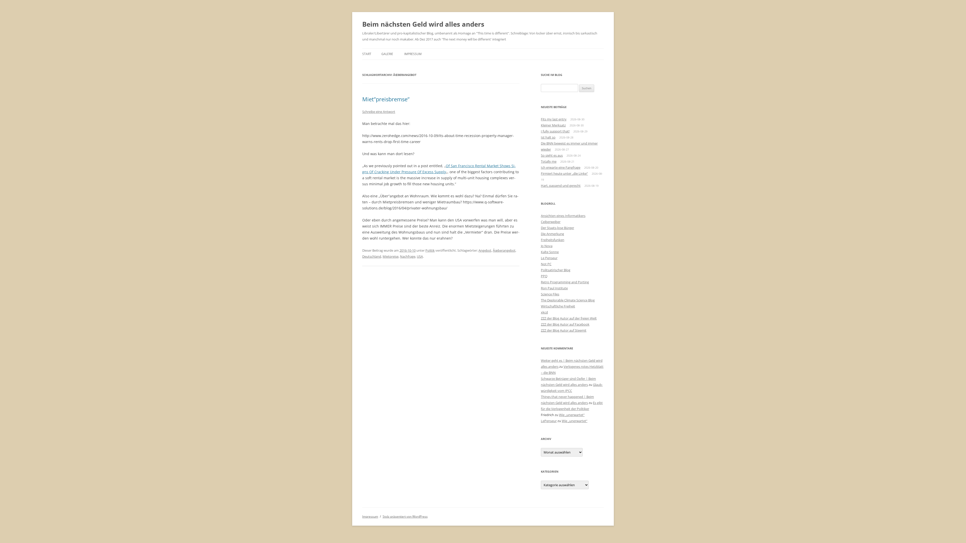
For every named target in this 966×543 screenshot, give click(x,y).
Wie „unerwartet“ (572, 415)
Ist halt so (548, 137)
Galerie (387, 54)
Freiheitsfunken (552, 240)
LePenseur (549, 421)
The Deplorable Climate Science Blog (568, 300)
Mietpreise (390, 256)
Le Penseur (549, 258)
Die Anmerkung (552, 234)
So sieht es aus (552, 155)
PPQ (544, 276)
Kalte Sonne (550, 252)
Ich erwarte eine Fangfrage (560, 167)
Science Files (550, 294)
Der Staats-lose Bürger (557, 227)
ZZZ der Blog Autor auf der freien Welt (569, 318)
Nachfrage (407, 256)
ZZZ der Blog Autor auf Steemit (563, 330)
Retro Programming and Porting (565, 282)
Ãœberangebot (504, 250)
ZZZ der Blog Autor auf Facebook (565, 324)
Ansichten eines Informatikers (563, 215)
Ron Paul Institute (554, 288)
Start (366, 54)
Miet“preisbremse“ (386, 99)
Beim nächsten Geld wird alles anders (423, 24)
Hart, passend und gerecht (561, 185)
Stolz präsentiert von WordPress (405, 516)
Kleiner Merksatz (553, 125)
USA (420, 256)
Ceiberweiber (550, 221)
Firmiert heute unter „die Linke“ (564, 173)
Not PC (546, 264)
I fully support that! (555, 131)
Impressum (413, 54)
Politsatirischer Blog (555, 270)
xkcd (544, 312)
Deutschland (371, 256)
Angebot (484, 250)
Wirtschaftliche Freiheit (558, 306)
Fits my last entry (554, 119)
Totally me (548, 161)
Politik (430, 250)
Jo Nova (546, 246)
